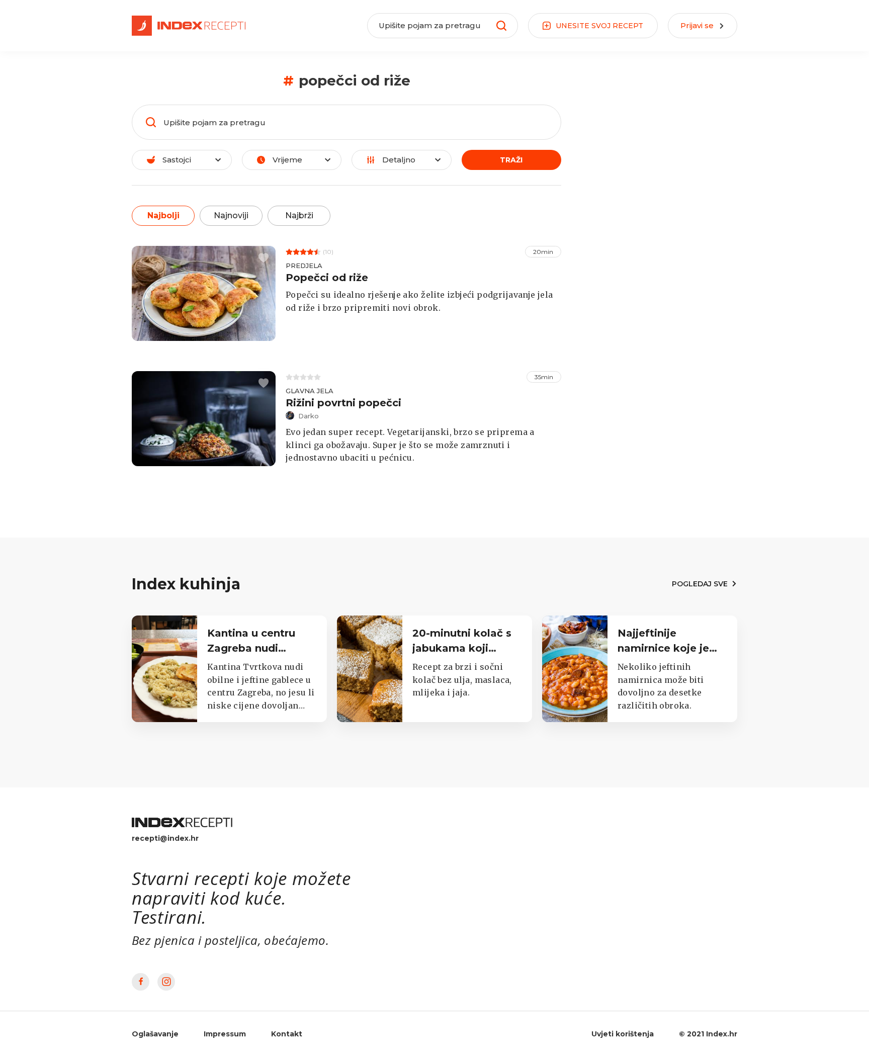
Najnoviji (231, 215)
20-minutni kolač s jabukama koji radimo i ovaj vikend (466, 648)
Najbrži (299, 215)
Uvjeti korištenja (622, 1033)
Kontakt (286, 1033)
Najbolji (163, 215)
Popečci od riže (327, 278)
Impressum (225, 1033)
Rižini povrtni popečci (343, 403)
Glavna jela (309, 391)
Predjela (304, 265)
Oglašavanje (155, 1033)
